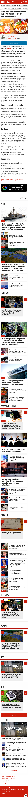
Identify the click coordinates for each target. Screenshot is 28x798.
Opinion (3, 530)
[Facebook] (3, 780)
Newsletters (24, 5)
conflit (3, 401)
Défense (3, 221)
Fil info (18, 5)
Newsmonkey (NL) (6, 789)
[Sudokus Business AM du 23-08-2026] (4, 504)
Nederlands (4, 784)
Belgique (3, 5)
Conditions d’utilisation (11, 776)
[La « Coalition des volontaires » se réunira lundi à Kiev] (14, 433)
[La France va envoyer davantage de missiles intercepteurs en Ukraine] (4, 568)
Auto (2, 354)
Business (3, 33)
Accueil (2, 8)
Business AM (12, 36)
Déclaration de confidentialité (8, 778)
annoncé (9, 48)
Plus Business (18, 770)
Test (2, 701)
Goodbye (22, 789)
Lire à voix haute (14, 43)
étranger (3, 238)
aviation (3, 280)
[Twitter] (5, 780)
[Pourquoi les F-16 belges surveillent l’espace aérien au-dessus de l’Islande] (4, 274)
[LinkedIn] (7, 780)
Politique (14, 5)
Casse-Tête (3, 510)
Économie (8, 5)
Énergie (3, 262)
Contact (3, 776)
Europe (3, 494)
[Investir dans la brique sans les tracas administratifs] (12, 519)
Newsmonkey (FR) (15, 789)
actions (3, 246)
